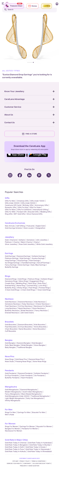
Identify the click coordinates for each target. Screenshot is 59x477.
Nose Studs (9, 361)
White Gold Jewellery (44, 244)
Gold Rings (22, 279)
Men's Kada (9, 415)
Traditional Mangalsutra (40, 396)
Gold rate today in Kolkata (15, 451)
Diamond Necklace (25, 302)
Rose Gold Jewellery (27, 244)
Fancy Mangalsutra (12, 394)
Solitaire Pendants (41, 373)
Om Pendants (39, 375)
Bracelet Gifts (33, 212)
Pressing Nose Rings (23, 361)
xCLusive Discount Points (42, 463)
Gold (7, 240)
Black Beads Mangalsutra (31, 394)
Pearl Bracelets (11, 327)
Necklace (9, 299)
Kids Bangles (37, 343)
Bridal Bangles (26, 345)
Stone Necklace (38, 308)
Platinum (8, 242)
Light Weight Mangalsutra (14, 398)
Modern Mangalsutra (13, 392)
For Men (8, 409)
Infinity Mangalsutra (12, 400)
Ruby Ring (42, 283)
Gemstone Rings (11, 281)
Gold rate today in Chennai (15, 443)
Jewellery (9, 237)
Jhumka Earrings (37, 258)
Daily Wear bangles (12, 345)
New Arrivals (10, 226)
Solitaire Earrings (38, 256)
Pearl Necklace (11, 306)
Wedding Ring (21, 283)
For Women (10, 423)
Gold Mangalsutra (12, 390)
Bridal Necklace (27, 310)
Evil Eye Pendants (12, 375)
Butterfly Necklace (12, 310)
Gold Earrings (10, 256)
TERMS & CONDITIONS (38, 461)
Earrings (9, 253)
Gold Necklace (10, 302)
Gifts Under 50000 (28, 203)
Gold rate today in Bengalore (16, 445)
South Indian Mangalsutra (32, 392)
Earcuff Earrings (43, 263)
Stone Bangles (39, 345)
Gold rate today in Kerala (35, 447)
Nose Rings (9, 359)
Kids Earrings (25, 258)
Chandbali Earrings (28, 263)
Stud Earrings (22, 260)
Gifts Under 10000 (37, 201)
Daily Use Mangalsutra (34, 398)
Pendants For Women (30, 429)
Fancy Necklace (41, 310)
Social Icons (17, 157)
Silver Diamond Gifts (34, 214)
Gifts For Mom (10, 210)
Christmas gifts (23, 201)
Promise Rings (44, 288)
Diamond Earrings (23, 256)
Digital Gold (40, 226)
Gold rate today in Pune (14, 449)
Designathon (40, 228)
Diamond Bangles (23, 343)
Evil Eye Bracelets (25, 327)
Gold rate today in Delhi (14, 447)
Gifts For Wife (10, 212)
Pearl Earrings (34, 260)
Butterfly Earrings (11, 267)
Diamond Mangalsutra (28, 390)
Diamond (13, 240)
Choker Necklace (42, 304)
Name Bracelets (25, 329)
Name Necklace (24, 308)
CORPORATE (27, 463)
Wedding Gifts (45, 212)
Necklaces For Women (42, 306)
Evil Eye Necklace (25, 306)
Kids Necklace (39, 302)
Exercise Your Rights (14, 463)
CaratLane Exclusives (15, 223)
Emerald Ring (10, 285)
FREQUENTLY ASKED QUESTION (29, 465)
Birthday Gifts (28, 205)
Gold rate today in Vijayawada (38, 449)
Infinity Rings (22, 288)
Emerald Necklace (12, 313)
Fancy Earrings (10, 265)
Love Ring (42, 285)
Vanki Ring (32, 283)
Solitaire (22, 240)
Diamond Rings (10, 279)
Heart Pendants (27, 378)
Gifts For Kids (23, 207)
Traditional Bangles (24, 347)
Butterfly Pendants (12, 378)
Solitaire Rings (46, 279)
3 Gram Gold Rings (12, 290)
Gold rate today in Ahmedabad (39, 451)
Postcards (30, 226)
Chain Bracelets (11, 329)
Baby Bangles (10, 347)
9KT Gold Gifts (19, 214)
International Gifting (40, 210)
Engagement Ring (36, 281)
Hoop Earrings (10, 260)
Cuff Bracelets (10, 331)
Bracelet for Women (44, 426)
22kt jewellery (41, 240)
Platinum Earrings (11, 258)
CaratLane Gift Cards (13, 205)
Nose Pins (9, 356)
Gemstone (30, 240)
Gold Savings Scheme (13, 228)
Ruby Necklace (28, 304)
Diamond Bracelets (25, 325)
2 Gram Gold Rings (28, 290)
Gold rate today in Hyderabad (39, 443)
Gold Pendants (10, 373)
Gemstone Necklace (13, 304)
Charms (16, 242)
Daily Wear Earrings (38, 265)
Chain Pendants (26, 375)
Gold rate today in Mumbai (39, 445)
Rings (7, 276)
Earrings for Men (24, 412)
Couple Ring (9, 283)
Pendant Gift (21, 212)
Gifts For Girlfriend (24, 210)
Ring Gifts (8, 214)
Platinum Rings (33, 279)
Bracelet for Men (38, 412)
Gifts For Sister (35, 207)
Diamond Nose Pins (36, 359)
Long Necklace (11, 308)
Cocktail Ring (32, 285)
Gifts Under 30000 (12, 203)
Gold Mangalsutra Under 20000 (17, 396)
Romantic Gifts (10, 207)
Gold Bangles (10, 343)
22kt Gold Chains (27, 313)
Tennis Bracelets (40, 327)
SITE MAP (15, 461)
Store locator (28, 228)
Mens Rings (23, 281)
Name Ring (21, 285)
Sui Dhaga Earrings (12, 263)
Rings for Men (10, 412)
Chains (36, 242)
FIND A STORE (31, 134)
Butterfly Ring (10, 288)
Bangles (8, 340)
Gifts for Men (10, 201)
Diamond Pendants (25, 373)
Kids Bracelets (39, 325)
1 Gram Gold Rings (44, 290)
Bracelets (9, 322)
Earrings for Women (27, 426)
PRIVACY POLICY (25, 461)
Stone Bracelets (39, 329)
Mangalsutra (11, 387)
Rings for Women (11, 426)
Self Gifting (20, 226)
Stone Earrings (23, 265)
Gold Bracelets (10, 325)
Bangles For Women (12, 429)
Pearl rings (33, 288)
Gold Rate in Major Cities (16, 440)
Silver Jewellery (11, 244)
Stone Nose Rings (39, 361)
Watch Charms (26, 242)
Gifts (7, 198)
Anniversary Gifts (41, 205)
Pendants (9, 370)
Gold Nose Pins (21, 359)
